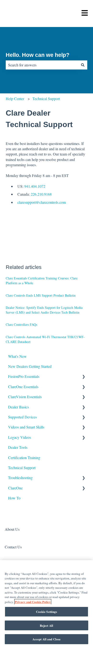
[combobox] (42, 65)
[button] (83, 377)
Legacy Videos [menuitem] (19, 437)
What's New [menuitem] (17, 356)
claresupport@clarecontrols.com (41, 202)
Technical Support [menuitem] (22, 467)
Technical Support (46, 98)
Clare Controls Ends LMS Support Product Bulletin (41, 295)
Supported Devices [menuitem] (22, 416)
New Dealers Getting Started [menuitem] (30, 366)
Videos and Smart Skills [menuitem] (26, 426)
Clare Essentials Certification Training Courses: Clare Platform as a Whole (42, 280)
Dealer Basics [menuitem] (18, 406)
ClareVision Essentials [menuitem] (25, 396)
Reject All (46, 625)
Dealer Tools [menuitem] (17, 447)
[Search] (82, 65)
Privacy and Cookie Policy (33, 602)
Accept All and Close (46, 639)
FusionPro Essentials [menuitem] (23, 376)
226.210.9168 (41, 194)
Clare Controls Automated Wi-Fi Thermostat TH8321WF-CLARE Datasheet (45, 339)
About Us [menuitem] (12, 529)
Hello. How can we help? (37, 55)
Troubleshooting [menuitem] (20, 477)
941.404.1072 (34, 186)
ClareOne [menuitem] (15, 487)
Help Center (15, 98)
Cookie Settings (46, 611)
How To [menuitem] (14, 497)
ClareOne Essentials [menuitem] (23, 386)
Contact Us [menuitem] (13, 546)
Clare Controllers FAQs (21, 324)
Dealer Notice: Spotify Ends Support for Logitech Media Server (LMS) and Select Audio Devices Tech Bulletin (44, 310)
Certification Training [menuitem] (24, 457)
